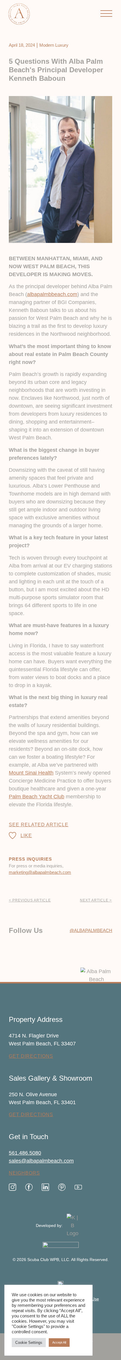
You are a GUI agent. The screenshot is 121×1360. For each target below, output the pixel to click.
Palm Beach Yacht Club (36, 797)
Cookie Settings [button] (28, 1342)
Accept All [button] (59, 1342)
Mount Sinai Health (31, 773)
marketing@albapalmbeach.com (40, 872)
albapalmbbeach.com (52, 294)
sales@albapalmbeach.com (41, 1161)
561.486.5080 (25, 1153)
